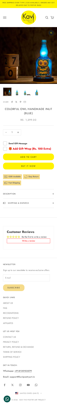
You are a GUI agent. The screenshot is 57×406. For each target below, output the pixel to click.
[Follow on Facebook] (4, 384)
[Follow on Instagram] (20, 384)
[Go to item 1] (7, 92)
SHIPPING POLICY (11, 356)
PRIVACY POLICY (11, 341)
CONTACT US (9, 336)
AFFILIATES (8, 323)
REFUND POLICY (11, 318)
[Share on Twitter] (16, 102)
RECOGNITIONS (11, 313)
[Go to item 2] (17, 92)
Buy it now (28, 166)
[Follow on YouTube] (28, 384)
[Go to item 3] (26, 92)
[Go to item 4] (36, 92)
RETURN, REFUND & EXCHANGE (18, 346)
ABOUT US (8, 303)
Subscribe (13, 287)
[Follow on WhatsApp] (36, 384)
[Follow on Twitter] (12, 384)
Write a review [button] (28, 240)
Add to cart (28, 157)
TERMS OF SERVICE (12, 351)
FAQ (5, 308)
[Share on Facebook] (12, 102)
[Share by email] (25, 102)
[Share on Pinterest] (20, 102)
